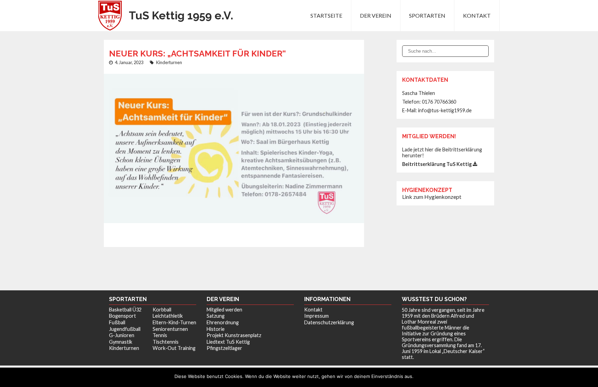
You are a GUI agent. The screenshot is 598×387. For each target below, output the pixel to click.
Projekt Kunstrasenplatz (234, 335)
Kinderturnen (169, 62)
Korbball (162, 310)
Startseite (326, 15)
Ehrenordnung (223, 322)
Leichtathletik (168, 316)
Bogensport (122, 316)
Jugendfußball (125, 329)
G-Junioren (121, 335)
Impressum (316, 316)
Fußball (117, 322)
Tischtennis (166, 342)
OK (420, 376)
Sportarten (427, 15)
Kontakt (477, 15)
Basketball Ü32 (125, 310)
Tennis (160, 335)
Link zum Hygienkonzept (431, 196)
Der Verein (375, 15)
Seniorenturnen (170, 329)
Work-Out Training (174, 348)
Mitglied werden (224, 310)
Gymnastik (120, 342)
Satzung (216, 316)
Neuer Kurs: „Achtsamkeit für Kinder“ (197, 54)
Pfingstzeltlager (224, 348)
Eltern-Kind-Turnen (174, 322)
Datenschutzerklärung (329, 322)
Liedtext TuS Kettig (228, 342)
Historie (216, 329)
